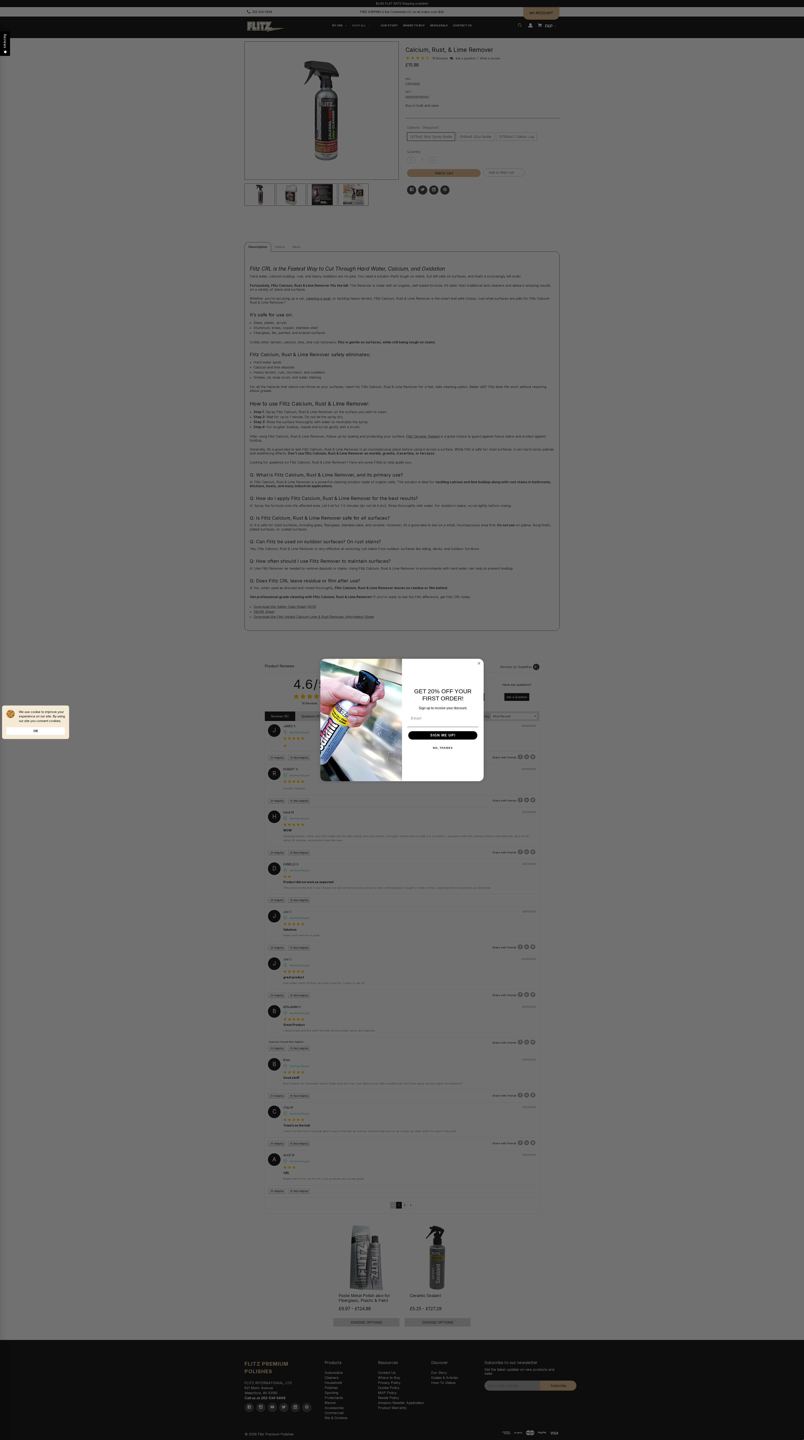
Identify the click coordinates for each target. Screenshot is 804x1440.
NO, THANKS (443, 747)
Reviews (5, 41)
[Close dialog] (479, 663)
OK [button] (35, 731)
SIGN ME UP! (443, 735)
